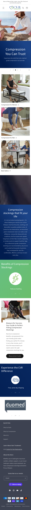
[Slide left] (12, 294)
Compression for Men (8, 138)
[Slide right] (19, 294)
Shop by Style (7, 427)
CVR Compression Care (14, 504)
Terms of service (25, 506)
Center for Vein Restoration (14, 449)
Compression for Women (9, 105)
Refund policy (18, 506)
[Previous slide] (10, 70)
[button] (3, 8)
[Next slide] (20, 70)
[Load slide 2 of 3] (15, 70)
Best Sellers (5, 171)
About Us (6, 435)
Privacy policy (10, 506)
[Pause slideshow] (29, 70)
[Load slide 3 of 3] (18, 70)
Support (5, 439)
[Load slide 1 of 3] (13, 70)
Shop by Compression (9, 431)
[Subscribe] (25, 478)
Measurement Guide (15, 356)
